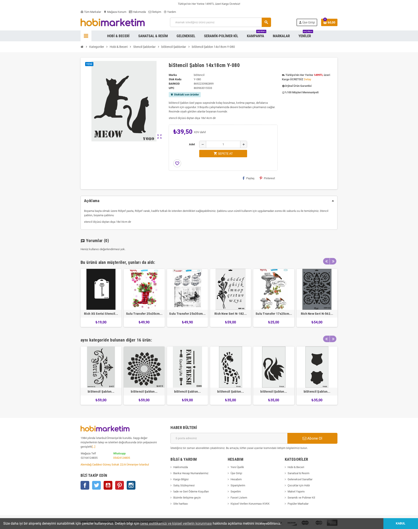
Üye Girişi (236, 473)
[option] (101, 298)
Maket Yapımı (296, 491)
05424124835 (121, 457)
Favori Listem (239, 497)
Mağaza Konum (115, 11)
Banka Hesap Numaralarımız (190, 473)
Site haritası (180, 503)
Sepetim (236, 491)
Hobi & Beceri (296, 467)
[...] (93, 446)
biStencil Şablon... (101, 391)
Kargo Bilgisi (181, 479)
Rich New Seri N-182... (230, 313)
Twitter (96, 485)
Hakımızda (139, 11)
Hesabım (236, 479)
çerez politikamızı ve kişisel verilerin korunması (176, 523)
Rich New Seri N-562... (317, 313)
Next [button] (333, 261)
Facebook (85, 485)
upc (171, 88)
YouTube (108, 485)
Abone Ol (314, 438)
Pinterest (269, 178)
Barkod (174, 83)
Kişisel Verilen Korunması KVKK (250, 503)
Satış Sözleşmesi (184, 485)
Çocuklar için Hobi (299, 485)
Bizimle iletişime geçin (187, 497)
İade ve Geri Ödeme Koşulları (191, 491)
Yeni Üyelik (237, 467)
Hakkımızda (180, 467)
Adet (192, 144)
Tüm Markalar (91, 11)
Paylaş (250, 178)
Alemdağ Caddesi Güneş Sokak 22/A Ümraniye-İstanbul (115, 464)
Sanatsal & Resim (298, 473)
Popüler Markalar (298, 503)
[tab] (209, 201)
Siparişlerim (238, 485)
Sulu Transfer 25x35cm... (144, 313)
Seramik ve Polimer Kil (301, 497)
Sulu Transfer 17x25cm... (274, 313)
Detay (307, 79)
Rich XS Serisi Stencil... (101, 313)
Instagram (131, 485)
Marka (173, 75)
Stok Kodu (175, 79)
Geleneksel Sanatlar (300, 479)
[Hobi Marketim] (113, 22)
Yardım (170, 11)
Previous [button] (326, 261)
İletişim (156, 11)
